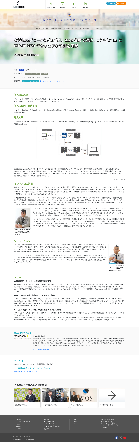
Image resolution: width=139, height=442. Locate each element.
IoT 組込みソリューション (54, 426)
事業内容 (62, 7)
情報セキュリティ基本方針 (108, 423)
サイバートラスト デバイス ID (26, 371)
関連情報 (85, 7)
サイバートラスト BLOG (80, 425)
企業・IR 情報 (51, 7)
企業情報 (18, 419)
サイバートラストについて (24, 421)
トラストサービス (50, 421)
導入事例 (46, 429)
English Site (104, 427)
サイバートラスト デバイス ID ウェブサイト (54, 81)
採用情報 (18, 426)
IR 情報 (18, 424)
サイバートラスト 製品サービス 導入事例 (69, 20)
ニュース (74, 7)
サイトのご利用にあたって (108, 419)
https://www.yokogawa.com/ (42, 349)
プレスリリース (78, 421)
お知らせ (76, 423)
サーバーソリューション (53, 425)
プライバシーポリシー (107, 421)
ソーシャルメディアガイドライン (110, 425)
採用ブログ (20, 429)
